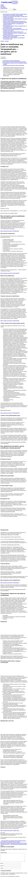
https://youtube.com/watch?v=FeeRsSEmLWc (10, 412)
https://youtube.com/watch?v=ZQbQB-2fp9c (10, 231)
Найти (14, 9)
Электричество (4, 8)
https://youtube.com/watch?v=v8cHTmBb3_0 (10, 582)
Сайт (2, 868)
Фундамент (3, 7)
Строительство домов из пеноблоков (11, 60)
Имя (2, 863)
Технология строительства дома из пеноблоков (13, 65)
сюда (21, 876)
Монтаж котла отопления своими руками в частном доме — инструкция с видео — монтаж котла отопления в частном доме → (14, 844)
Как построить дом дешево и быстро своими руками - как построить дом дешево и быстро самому (15, 15)
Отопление (14, 3)
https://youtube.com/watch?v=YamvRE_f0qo (10, 830)
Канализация (15, 2)
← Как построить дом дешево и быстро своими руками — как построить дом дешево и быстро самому (14, 841)
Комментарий (4, 852)
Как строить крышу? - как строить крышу (12, 28)
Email (2, 865)
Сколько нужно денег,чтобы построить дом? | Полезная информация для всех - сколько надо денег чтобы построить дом (14, 33)
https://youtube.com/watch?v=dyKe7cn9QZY (10, 273)
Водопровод (15, 1)
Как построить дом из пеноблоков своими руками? (14, 61)
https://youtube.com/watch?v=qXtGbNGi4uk (10, 320)
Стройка (2, 5)
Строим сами (6, 2)
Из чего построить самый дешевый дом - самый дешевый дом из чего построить (13, 36)
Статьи (2, 4)
